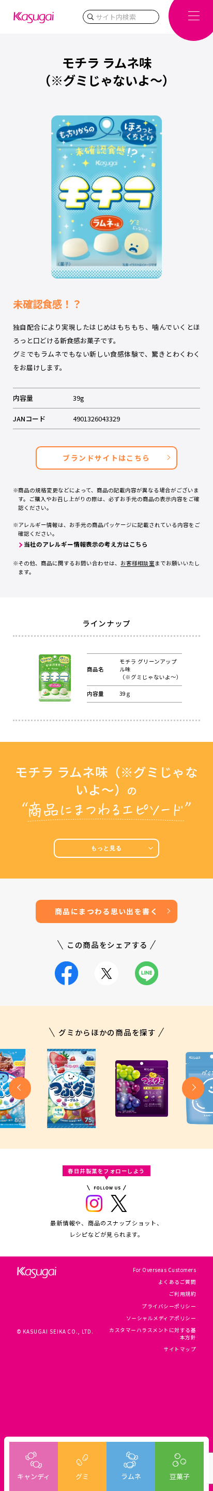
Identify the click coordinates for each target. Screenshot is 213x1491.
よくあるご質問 (177, 1281)
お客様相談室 (137, 563)
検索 (90, 16)
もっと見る (107, 848)
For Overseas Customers (164, 1270)
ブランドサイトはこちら (106, 457)
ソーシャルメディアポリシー (161, 1318)
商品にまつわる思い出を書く (106, 911)
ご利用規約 (182, 1293)
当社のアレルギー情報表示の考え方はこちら (86, 544)
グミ (82, 1476)
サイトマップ (179, 1349)
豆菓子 (180, 1476)
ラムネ (131, 1476)
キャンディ (33, 1476)
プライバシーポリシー (169, 1306)
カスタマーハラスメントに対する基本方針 (152, 1333)
